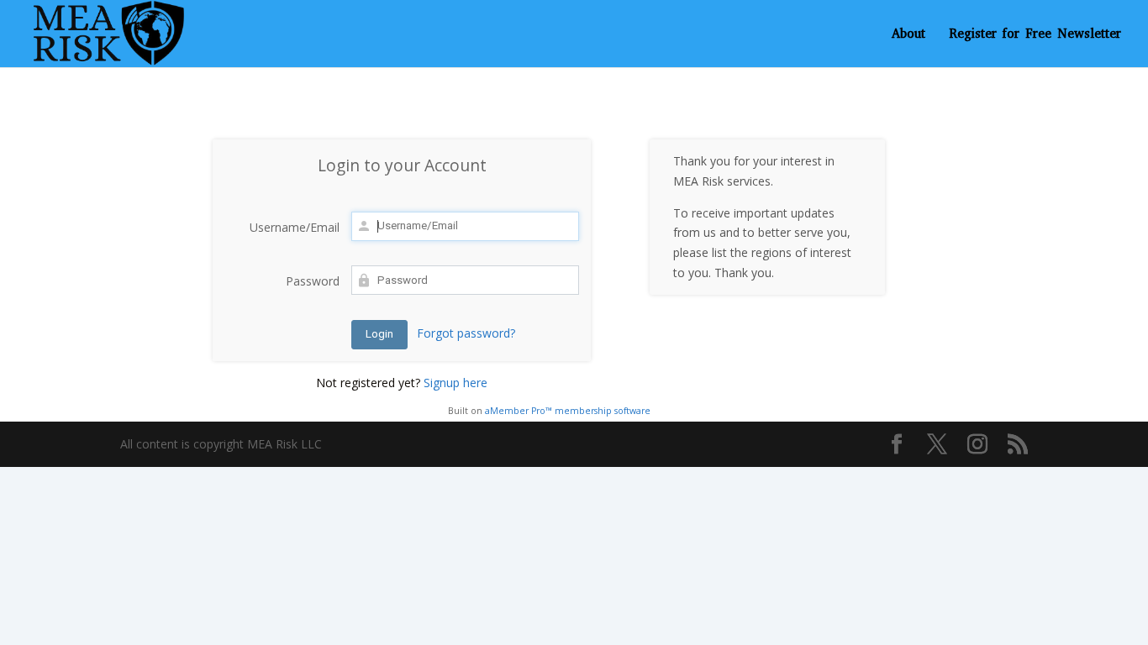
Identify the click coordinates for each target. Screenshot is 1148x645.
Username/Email (295, 227)
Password (313, 281)
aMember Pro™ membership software (567, 411)
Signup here (455, 383)
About (908, 35)
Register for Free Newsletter (1035, 35)
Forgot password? (466, 333)
